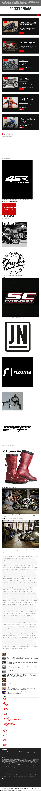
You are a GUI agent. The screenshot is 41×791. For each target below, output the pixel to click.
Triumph (18, 556)
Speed (22, 585)
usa (17, 646)
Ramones (8, 585)
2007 (4, 745)
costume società (5, 633)
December (6, 704)
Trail (37, 626)
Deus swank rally (5, 593)
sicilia (16, 641)
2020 (4, 729)
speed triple (5, 642)
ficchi (23, 635)
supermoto (17, 644)
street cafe (35, 598)
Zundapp (7, 628)
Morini (16, 574)
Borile (19, 591)
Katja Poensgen (20, 620)
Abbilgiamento (5, 582)
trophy (9, 646)
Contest (27, 571)
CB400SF (12, 617)
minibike (19, 598)
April (5, 714)
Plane (23, 624)
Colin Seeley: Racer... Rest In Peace (12, 683)
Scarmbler (11, 569)
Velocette (17, 609)
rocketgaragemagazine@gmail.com (10, 754)
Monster (19, 622)
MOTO (18, 580)
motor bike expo (25, 598)
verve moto (10, 600)
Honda (23, 556)
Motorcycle (4, 556)
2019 (4, 730)
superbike (4, 574)
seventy (11, 641)
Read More (21, 69)
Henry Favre (5, 602)
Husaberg (28, 606)
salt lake (35, 639)
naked (16, 613)
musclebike (4, 639)
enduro (23, 571)
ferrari (19, 635)
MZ (32, 620)
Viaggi (20, 582)
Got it (23, 5)
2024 (4, 700)
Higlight (23, 606)
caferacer (21, 587)
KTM (14, 567)
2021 (4, 727)
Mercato (4, 622)
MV (29, 567)
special (24, 574)
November (6, 705)
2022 (4, 703)
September (6, 708)
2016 (4, 734)
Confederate (11, 584)
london (19, 637)
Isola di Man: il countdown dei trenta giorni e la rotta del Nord (17, 691)
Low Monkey (9, 687)
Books (7, 571)
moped (20, 595)
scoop (7, 641)
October (5, 707)
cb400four (9, 631)
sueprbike (4, 644)
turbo (24, 595)
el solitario (34, 633)
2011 (4, 740)
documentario (23, 633)
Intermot (11, 620)
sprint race (15, 582)
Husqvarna (10, 573)
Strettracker (5, 573)
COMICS (16, 565)
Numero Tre (18, 624)
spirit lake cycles (17, 642)
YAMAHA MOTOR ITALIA (25, 578)
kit (15, 637)
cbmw (13, 631)
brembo (35, 628)
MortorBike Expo (25, 622)
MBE (14, 580)
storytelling (29, 642)
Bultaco (27, 600)
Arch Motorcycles (29, 595)
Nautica (9, 624)
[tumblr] (37, 788)
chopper (4, 611)
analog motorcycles (13, 595)
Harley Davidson (10, 558)
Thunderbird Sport (31, 626)
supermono (14, 604)
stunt (34, 642)
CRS (12, 574)
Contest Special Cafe (24, 580)
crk (10, 633)
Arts (30, 558)
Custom (22, 573)
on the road (13, 639)
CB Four (24, 563)
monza (8, 613)
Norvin (22, 596)
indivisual (23, 584)
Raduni (20, 574)
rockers (27, 613)
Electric (32, 571)
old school (4, 604)
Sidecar (19, 571)
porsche (9, 604)
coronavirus (35, 631)
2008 (4, 744)
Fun (20, 593)
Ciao (19, 617)
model (4, 613)
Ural (3, 628)
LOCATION (34, 563)
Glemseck (19, 589)
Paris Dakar (27, 596)
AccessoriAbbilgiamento (32, 574)
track (34, 644)
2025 (4, 699)
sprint (7, 587)
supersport (4, 600)
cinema (8, 611)
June (5, 712)
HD (15, 584)
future (17, 611)
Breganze (22, 600)
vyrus (3, 648)
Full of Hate (9, 678)
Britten (4, 596)
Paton (4, 585)
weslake (7, 648)
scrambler (11, 565)
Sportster (4, 598)
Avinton (35, 595)
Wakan (7, 595)
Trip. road (9, 598)
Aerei (16, 576)
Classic (36, 567)
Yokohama (14, 598)
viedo (8, 615)
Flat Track (4, 563)
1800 (9, 134)
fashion (13, 611)
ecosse (29, 633)
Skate (20, 626)
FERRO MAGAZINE (29, 582)
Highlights (11, 587)
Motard (4, 567)
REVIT (31, 624)
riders (22, 639)
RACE (8, 560)
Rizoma (8, 626)
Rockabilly (32, 573)
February (5, 717)
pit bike (18, 639)
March (5, 715)
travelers (4, 646)
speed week (11, 642)
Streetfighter (29, 576)
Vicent (10, 582)
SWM (3, 595)
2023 (4, 702)
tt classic (13, 646)
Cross (8, 596)
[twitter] (33, 788)
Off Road (4, 578)
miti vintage (14, 591)
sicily (19, 641)
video (15, 556)
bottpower (4, 591)
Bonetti (28, 615)
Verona (35, 602)
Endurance (29, 563)
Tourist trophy (24, 567)
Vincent (8, 576)
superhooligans (10, 644)
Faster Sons (16, 593)
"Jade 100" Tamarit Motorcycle (25, 80)
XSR (34, 589)
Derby (28, 617)
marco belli (31, 637)
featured (14, 635)
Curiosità (4, 558)
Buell (33, 565)
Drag (24, 582)
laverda (32, 569)
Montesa (24, 593)
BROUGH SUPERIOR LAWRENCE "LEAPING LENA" (15, 657)
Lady (26, 620)
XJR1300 (31, 589)
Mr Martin (4, 624)
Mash (21, 602)
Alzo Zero (20, 615)
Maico (36, 620)
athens (19, 628)
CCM (4, 41)
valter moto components (24, 646)
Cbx (30, 600)
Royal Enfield (9, 567)
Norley (13, 624)
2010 (4, 741)
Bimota (9, 574)
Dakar (28, 591)
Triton (18, 573)
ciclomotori (26, 631)
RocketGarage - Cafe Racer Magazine (13, 788)
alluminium (15, 628)
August (5, 709)
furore (27, 635)
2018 (4, 731)
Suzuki (20, 560)
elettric (9, 591)
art (35, 569)
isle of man (31, 611)
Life (20, 558)
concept (26, 587)
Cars (11, 560)
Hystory (13, 602)
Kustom (24, 560)
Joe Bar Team (5, 584)
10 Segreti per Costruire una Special (13, 653)
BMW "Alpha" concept (10, 670)
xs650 (16, 648)
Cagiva (14, 589)
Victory (22, 609)
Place (19, 584)
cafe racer (10, 556)
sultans (31, 587)
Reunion (28, 593)
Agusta (26, 604)
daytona (18, 633)
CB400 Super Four (6, 617)
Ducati (32, 556)
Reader (15, 563)
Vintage (4, 560)
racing (16, 569)
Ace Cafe (31, 584)
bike (14, 573)
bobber (11, 580)
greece (4, 637)
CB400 (33, 615)
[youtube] (38, 788)
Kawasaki (15, 560)
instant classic (9, 578)
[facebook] (30, 788)
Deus (31, 591)
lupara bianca (24, 637)
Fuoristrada (33, 560)
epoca (4, 635)
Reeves (35, 624)
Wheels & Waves (17, 578)
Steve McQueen (22, 569)
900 (18, 600)
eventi (28, 560)
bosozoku (30, 628)
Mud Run (25, 602)
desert (12, 585)
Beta (25, 615)
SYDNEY (16, 626)
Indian (5, 21)
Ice (7, 620)
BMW (23, 558)
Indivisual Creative (26, 788)
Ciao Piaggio (18, 606)
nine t (35, 585)
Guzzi (33, 558)
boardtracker (25, 628)
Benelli (23, 576)
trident (19, 604)
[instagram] (32, 788)
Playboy (26, 624)
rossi (31, 639)
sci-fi (4, 641)
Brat (3, 580)
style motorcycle (5, 565)
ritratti (23, 613)
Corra (32, 567)
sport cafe (24, 642)
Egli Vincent (35, 600)
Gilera (20, 576)
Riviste (7, 569)
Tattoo (29, 565)
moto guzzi (35, 576)
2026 (4, 698)
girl (31, 578)
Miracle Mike (9, 622)
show (31, 598)
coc (30, 631)
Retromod (30, 602)
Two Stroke (12, 609)
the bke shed (29, 644)
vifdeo (31, 646)
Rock (12, 626)
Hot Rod (4, 620)
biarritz (30, 609)
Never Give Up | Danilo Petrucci (26, 100)
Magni (17, 602)
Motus (35, 622)
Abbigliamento (10, 563)
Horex (9, 602)
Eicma (12, 576)
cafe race (35, 609)
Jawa (15, 620)
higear (31, 585)
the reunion (33, 613)
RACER (4, 576)
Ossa (23, 589)
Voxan (7, 580)
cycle (14, 633)
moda (36, 611)
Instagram (33, 606)
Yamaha (16, 558)
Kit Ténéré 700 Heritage (27, 119)
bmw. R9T (27, 573)
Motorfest (17, 596)
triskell (4, 615)
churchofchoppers (19, 631)
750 (23, 604)
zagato (25, 648)
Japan (35, 582)
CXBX (16, 617)
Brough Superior (5, 589)
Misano (14, 622)
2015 (4, 735)
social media (30, 641)
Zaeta (31, 580)
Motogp (30, 622)
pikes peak (17, 585)
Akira (16, 615)
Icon (35, 584)
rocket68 (26, 639)
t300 (24, 644)
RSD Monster (23, 61)
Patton (31, 596)
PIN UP (36, 556)
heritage (21, 611)
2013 (4, 737)
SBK (35, 596)
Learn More (19, 5)
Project (25, 565)
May (5, 713)
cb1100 (4, 631)
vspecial (35, 646)
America (31, 604)
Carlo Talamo (12, 606)
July (4, 710)
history (26, 611)
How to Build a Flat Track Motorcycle (13, 665)
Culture (23, 617)
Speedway (24, 626)
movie (35, 578)
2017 (4, 732)
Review (4, 626)
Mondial (16, 587)
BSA (3, 569)
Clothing (23, 591)
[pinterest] (35, 788)
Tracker (27, 569)
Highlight (27, 556)
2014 (4, 736)
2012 (4, 739)
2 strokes (12, 615)
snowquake (24, 641)
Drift (31, 617)
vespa (15, 600)
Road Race (34, 593)
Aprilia (15, 571)
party (19, 613)
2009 (4, 742)
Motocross (12, 596)
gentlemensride (33, 635)
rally (3, 587)
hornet (12, 637)
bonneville (26, 585)
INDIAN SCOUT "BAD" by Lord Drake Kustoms (27, 24)
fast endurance (9, 635)
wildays (12, 648)
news (27, 584)
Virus (27, 589)
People (20, 563)
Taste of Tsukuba (5, 609)
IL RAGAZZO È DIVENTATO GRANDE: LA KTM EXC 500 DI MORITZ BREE (19, 674)
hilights (8, 637)
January (5, 718)
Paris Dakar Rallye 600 (27, 43)
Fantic (11, 593)
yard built (21, 648)
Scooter (21, 565)
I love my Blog (9, 661)
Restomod (18, 567)
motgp (12, 613)
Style (27, 558)
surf (21, 644)
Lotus (29, 620)
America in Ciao (5, 606)
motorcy (36, 637)
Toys (3, 571)
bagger (26, 609)
